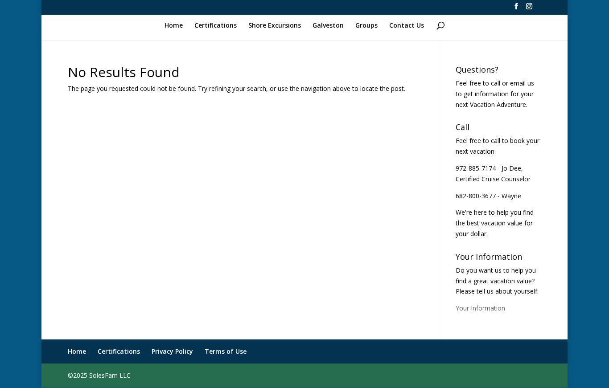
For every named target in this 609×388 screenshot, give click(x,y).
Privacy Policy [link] (172, 351)
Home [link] (174, 25)
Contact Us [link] (406, 25)
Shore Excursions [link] (274, 25)
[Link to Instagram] (529, 9)
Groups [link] (366, 25)
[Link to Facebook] (516, 9)
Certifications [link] (215, 25)
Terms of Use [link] (226, 351)
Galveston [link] (328, 25)
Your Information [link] (480, 308)
